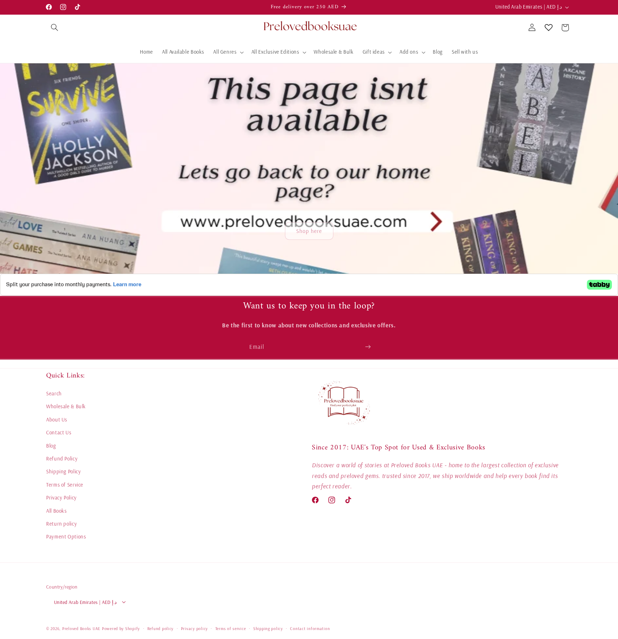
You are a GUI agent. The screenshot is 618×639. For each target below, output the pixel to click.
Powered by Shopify (121, 628)
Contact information (310, 628)
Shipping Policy (63, 471)
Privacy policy (194, 628)
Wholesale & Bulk (66, 406)
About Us (56, 419)
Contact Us (58, 432)
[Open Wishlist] (548, 27)
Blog (51, 445)
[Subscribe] (368, 346)
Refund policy (160, 628)
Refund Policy (62, 458)
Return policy (61, 524)
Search (54, 393)
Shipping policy (268, 628)
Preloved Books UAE (81, 628)
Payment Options (66, 536)
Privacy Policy (61, 497)
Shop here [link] (309, 231)
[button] (54, 27)
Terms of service (230, 628)
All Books (56, 510)
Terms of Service (64, 485)
